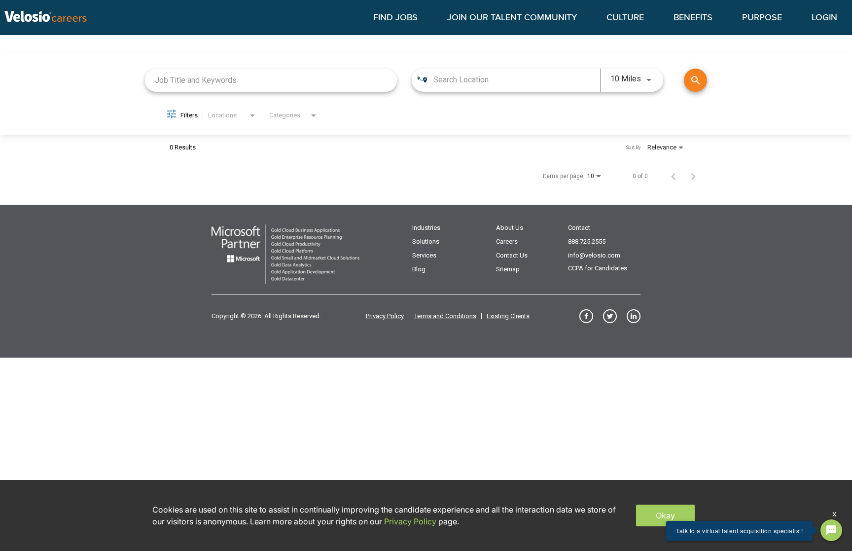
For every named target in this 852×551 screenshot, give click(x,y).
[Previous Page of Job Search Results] (673, 176)
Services (424, 255)
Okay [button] (665, 515)
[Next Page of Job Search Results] (693, 176)
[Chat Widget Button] (831, 530)
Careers (507, 241)
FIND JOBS (395, 17)
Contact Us (512, 255)
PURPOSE (762, 17)
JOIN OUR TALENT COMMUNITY (512, 17)
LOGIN (824, 17)
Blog (419, 269)
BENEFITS (693, 17)
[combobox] (271, 80)
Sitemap (508, 269)
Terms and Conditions (445, 316)
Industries (426, 227)
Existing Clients (508, 316)
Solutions (425, 241)
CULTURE (625, 17)
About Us (509, 227)
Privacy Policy (385, 316)
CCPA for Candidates (597, 268)
